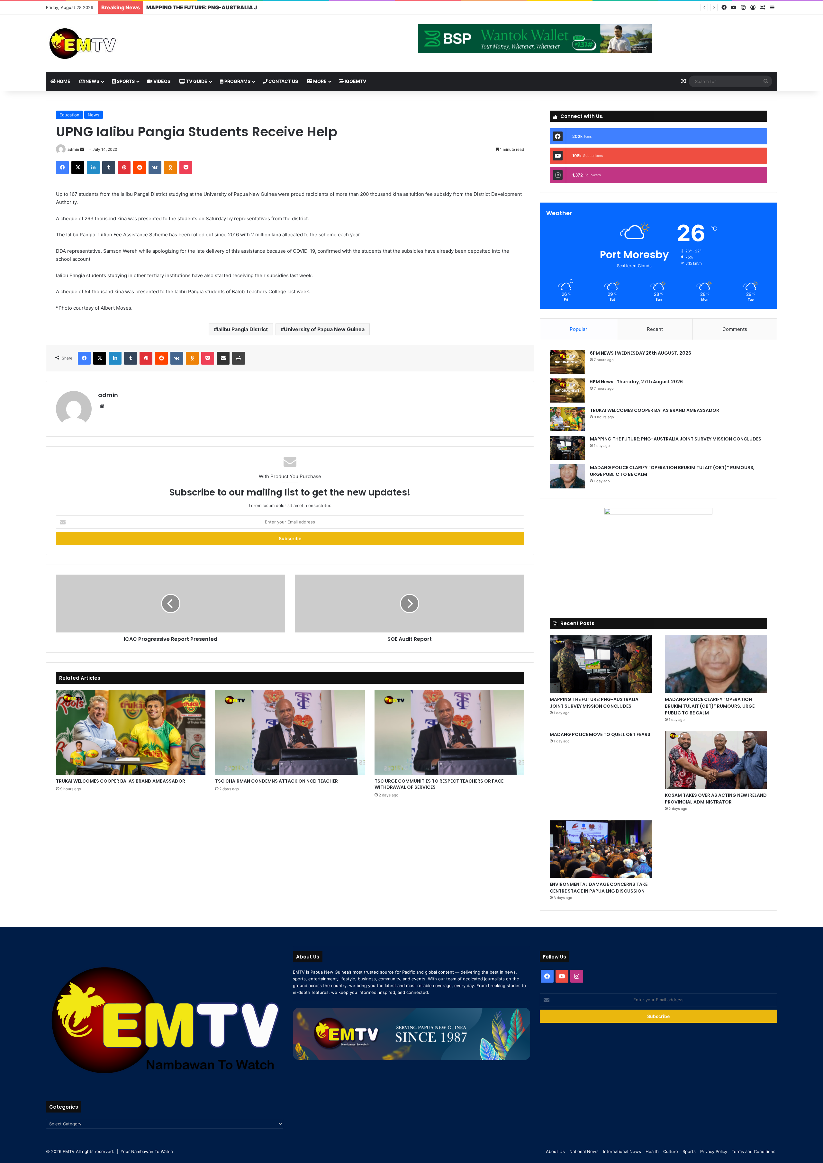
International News (622, 1151)
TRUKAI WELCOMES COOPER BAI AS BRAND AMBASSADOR (120, 781)
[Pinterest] (124, 167)
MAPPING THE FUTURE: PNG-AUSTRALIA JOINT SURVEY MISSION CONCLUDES (248, 7)
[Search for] (765, 81)
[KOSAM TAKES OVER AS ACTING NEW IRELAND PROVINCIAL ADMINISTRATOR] (716, 760)
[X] (77, 167)
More (319, 81)
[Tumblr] (108, 167)
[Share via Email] (223, 358)
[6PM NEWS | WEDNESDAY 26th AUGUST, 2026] (567, 362)
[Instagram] (743, 7)
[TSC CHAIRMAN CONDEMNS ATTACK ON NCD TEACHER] (290, 732)
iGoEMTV (355, 81)
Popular (578, 329)
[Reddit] (139, 167)
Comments (734, 329)
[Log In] (753, 7)
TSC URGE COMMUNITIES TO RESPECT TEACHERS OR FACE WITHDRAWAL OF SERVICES (439, 784)
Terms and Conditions (753, 1151)
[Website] (102, 406)
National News (584, 1151)
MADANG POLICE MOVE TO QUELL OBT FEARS (600, 734)
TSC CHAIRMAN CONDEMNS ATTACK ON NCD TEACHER (276, 781)
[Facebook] (724, 7)
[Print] (238, 358)
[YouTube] (733, 7)
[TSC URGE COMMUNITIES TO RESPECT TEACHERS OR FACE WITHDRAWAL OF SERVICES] (449, 732)
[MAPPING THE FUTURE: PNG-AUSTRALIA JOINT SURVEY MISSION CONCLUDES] (567, 448)
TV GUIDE (196, 81)
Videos (161, 81)
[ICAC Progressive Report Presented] (170, 603)
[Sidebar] (772, 7)
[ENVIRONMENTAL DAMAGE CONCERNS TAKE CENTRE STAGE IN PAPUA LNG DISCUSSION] (601, 849)
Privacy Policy (713, 1151)
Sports (125, 81)
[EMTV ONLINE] (104, 43)
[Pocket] (185, 167)
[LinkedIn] (93, 167)
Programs (236, 81)
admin (73, 149)
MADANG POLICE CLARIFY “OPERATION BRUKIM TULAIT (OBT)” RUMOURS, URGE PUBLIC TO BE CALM (710, 706)
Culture (670, 1151)
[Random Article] (762, 7)
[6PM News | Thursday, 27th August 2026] (567, 390)
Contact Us (282, 81)
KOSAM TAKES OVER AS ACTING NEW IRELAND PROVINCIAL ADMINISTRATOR (716, 798)
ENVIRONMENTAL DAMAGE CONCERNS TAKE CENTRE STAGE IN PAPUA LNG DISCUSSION (598, 887)
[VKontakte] (155, 167)
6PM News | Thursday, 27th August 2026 (636, 381)
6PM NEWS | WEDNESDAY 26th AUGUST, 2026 (640, 353)
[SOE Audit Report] (409, 603)
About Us (555, 1151)
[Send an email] (82, 149)
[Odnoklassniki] (170, 167)
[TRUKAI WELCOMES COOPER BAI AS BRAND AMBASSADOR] (130, 732)
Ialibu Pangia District (242, 329)
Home (63, 81)
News (92, 81)
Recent (655, 329)
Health (652, 1151)
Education (69, 114)
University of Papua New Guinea (324, 329)
